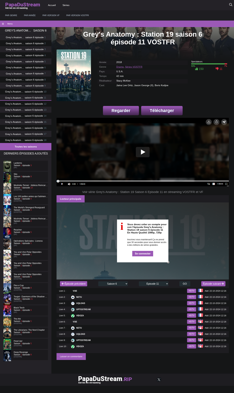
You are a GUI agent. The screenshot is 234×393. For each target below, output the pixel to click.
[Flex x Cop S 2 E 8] (7, 292)
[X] (159, 380)
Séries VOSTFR (133, 66)
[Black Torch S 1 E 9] (7, 314)
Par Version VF (50, 15)
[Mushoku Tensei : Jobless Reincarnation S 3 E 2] (7, 225)
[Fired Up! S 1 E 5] (7, 347)
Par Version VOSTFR (77, 15)
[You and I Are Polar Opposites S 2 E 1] (7, 258)
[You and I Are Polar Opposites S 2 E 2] (7, 269)
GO (185, 283)
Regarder (121, 110)
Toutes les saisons (26, 146)
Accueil (52, 5)
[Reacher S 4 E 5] (7, 236)
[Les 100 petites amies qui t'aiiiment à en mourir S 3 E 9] (7, 203)
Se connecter (143, 253)
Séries (66, 5)
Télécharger (162, 110)
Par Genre (11, 15)
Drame (120, 66)
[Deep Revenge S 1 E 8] (7, 358)
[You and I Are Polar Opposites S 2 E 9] (7, 280)
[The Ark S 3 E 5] (7, 325)
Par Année (30, 15)
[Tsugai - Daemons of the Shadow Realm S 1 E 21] (7, 303)
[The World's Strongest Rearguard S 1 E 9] (7, 214)
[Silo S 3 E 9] (7, 180)
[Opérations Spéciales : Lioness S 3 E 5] (7, 247)
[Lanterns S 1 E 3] (7, 169)
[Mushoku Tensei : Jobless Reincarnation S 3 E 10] (7, 191)
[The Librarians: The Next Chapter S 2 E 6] (7, 336)
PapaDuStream (105, 379)
